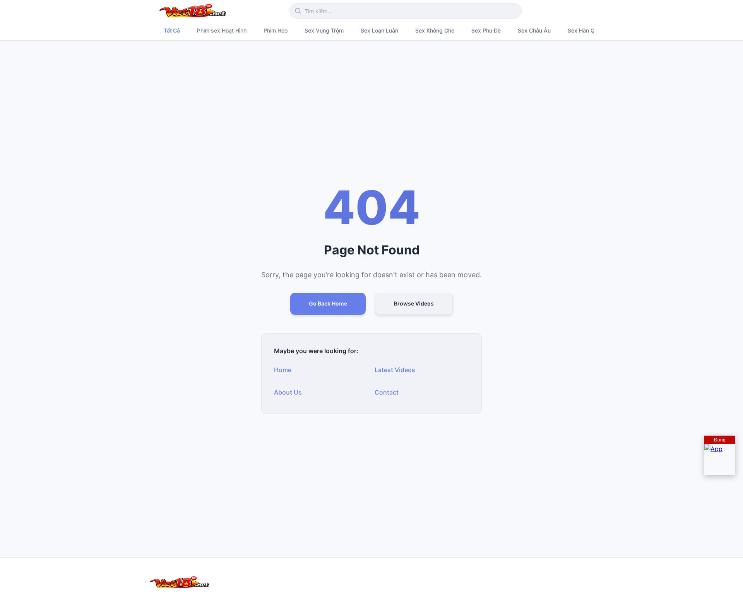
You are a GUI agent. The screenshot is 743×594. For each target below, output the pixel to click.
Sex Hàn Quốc (586, 30)
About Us (288, 392)
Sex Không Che (434, 30)
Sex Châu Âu (534, 30)
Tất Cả (172, 30)
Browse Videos (414, 303)
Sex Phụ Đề (486, 30)
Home (282, 370)
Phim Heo (276, 30)
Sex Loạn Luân (379, 30)
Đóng (720, 440)
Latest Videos (395, 370)
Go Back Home (328, 303)
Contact (387, 392)
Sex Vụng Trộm (324, 30)
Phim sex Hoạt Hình (222, 30)
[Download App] (719, 459)
